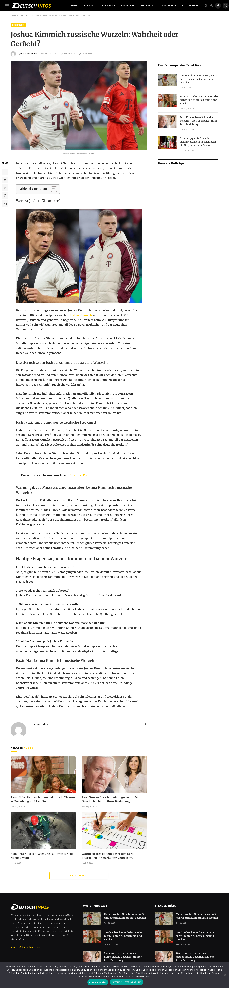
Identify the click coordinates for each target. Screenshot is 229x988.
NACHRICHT (148, 5)
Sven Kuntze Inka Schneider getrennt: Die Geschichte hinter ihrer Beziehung (110, 799)
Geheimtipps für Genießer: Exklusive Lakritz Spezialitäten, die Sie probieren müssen (198, 142)
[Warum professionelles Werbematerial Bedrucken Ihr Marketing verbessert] (114, 830)
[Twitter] (5, 180)
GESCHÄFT (88, 5)
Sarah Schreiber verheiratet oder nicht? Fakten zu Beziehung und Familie (43, 799)
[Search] (206, 5)
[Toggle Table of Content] (52, 189)
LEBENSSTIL (128, 5)
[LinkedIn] (5, 187)
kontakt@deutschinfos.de (25, 946)
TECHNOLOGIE (168, 5)
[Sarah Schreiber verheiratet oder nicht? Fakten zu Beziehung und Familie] (43, 774)
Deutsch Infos (28, 53)
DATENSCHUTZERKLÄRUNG (126, 982)
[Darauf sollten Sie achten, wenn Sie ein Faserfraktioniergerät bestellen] (167, 80)
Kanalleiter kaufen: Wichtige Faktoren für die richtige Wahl (42, 855)
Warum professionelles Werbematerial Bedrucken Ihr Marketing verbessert (108, 855)
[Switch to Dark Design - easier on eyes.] (212, 5)
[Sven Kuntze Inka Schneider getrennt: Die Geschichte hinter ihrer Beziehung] (114, 774)
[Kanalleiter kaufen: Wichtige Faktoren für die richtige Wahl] (43, 830)
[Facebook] (5, 172)
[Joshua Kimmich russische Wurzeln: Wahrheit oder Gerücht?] (79, 105)
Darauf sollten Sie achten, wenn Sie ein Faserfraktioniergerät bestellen (198, 79)
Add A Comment (79, 875)
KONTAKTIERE (190, 5)
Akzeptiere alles (97, 982)
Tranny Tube (80, 475)
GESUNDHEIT (108, 5)
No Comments (70, 53)
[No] (224, 975)
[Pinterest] (5, 195)
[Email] (5, 203)
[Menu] (7, 5)
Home (13, 15)
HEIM (74, 5)
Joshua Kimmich (81, 315)
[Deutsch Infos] (39, 5)
